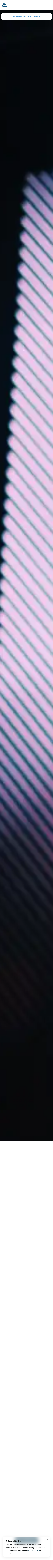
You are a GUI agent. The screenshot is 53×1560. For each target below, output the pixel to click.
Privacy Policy (34, 1550)
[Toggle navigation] (47, 4)
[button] (47, 5)
